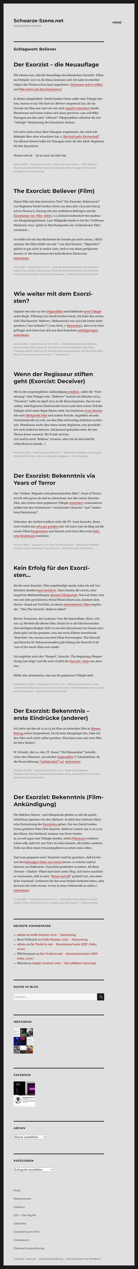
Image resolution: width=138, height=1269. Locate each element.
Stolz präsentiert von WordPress (83, 1259)
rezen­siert (76, 503)
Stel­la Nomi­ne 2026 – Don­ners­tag (53, 934)
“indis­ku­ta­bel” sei (51, 761)
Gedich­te (20, 1223)
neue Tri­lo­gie (92, 311)
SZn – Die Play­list (25, 1215)
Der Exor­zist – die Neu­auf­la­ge (56, 64)
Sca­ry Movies (93, 410)
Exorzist (66, 347)
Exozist (27, 548)
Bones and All (61, 876)
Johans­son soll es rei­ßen (86, 84)
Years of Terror (51, 548)
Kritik (68, 774)
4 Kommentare (89, 902)
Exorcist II (39, 687)
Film (56, 343)
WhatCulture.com (23, 691)
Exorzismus (43, 270)
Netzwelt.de (78, 774)
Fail (60, 687)
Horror (66, 687)
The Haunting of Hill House (36, 354)
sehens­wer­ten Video (77, 604)
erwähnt (73, 391)
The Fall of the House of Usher (64, 351)
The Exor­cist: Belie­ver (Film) (54, 191)
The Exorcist (89, 167)
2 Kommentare (79, 456)
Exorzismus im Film (41, 164)
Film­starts (79, 838)
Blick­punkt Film (36, 415)
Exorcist (52, 456)
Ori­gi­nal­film (55, 311)
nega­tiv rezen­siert (77, 108)
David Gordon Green (39, 167)
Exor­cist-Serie (79, 661)
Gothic (56, 164)
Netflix (28, 351)
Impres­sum (21, 1240)
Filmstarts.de (46, 774)
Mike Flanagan (73, 167)
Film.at (34, 774)
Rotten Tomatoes (80, 687)
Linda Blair (20, 274)
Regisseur (63, 456)
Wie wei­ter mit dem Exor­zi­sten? (41, 89)
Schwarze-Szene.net (38, 20)
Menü (117, 22)
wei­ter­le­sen (21, 258)
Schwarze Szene (70, 164)
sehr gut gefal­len (47, 526)
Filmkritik (56, 270)
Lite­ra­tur (19, 1207)
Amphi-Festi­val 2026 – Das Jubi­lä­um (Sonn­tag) (64, 963)
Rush (17, 1190)
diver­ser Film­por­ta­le (63, 595)
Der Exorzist (57, 167)
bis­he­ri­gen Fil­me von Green (43, 862)
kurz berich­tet (46, 590)
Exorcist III (51, 687)
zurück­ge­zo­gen (87, 330)
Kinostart (59, 774)
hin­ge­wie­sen (39, 531)
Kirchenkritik (91, 270)
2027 (84, 164)
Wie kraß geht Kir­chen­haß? (81, 136)
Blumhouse (20, 167)
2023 (55, 267)
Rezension (32, 274)
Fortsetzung (57, 902)
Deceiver (42, 347)
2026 (70, 343)
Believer (92, 164)
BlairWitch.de (21, 774)
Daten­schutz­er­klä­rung (29, 1248)
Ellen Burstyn (28, 270)
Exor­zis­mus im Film (27, 1231)
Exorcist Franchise (23, 687)
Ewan (95, 684)
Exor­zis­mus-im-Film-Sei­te (32, 215)
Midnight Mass (79, 347)
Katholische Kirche (73, 270)
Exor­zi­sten (50, 824)
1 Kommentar (62, 354)
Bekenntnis (65, 267)
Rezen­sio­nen (22, 1198)
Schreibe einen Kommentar (29, 171)
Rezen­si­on (74, 325)
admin (21, 934)
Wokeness (58, 274)
